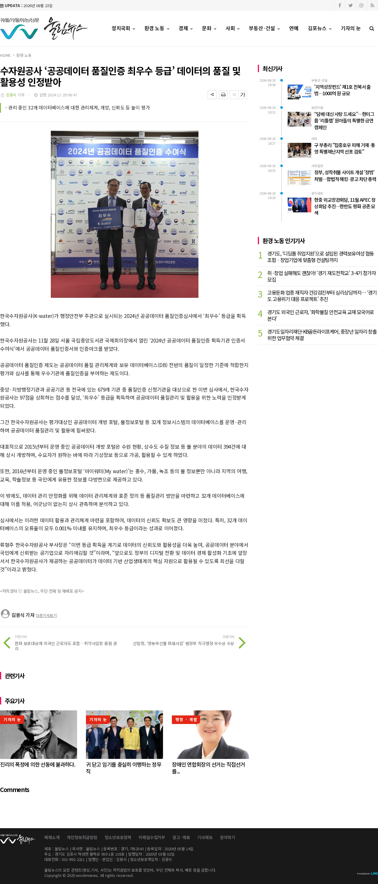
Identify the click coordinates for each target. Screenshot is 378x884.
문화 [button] (207, 28)
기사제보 (204, 837)
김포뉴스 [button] (318, 28)
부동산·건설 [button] (262, 28)
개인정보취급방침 (82, 837)
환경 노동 (23, 55)
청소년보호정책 (118, 837)
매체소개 (51, 837)
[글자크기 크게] (242, 94)
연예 (294, 28)
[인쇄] (223, 94)
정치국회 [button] (122, 28)
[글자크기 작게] (234, 94)
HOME (5, 55)
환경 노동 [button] (155, 28)
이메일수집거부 (152, 837)
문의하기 (227, 837)
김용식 (11, 95)
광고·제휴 (181, 837)
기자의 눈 (351, 28)
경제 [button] (184, 28)
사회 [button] (231, 28)
